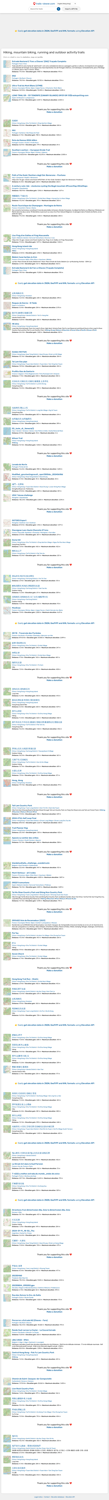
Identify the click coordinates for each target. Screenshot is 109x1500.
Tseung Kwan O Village (46, 751)
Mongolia (15, 188)
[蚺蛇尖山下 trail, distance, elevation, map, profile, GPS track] (7, 553)
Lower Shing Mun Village (57, 487)
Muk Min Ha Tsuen (46, 1129)
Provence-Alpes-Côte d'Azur (28, 259)
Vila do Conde (28, 1297)
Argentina (15, 1233)
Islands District (31, 315)
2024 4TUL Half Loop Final (24, 818)
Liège (21, 1342)
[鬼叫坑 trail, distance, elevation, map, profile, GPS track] (7, 1438)
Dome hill (16, 540)
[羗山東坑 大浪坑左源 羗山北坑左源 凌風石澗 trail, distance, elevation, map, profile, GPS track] (7, 1156)
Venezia (25, 431)
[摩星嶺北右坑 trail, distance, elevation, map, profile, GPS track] (7, 1460)
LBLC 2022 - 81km (20, 1340)
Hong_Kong (17, 780)
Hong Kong (21, 123)
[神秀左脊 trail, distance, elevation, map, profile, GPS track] (7, 655)
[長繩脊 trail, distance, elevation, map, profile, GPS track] (7, 123)
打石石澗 (16, 1220)
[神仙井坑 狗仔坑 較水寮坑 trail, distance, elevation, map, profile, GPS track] (7, 578)
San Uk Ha (50, 1438)
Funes (29, 1233)
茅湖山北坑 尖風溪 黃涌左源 (24, 748)
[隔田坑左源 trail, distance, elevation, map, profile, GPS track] (7, 665)
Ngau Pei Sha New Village (61, 542)
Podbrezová (55, 1288)
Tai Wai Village (42, 645)
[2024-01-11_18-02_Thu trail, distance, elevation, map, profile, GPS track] (7, 1233)
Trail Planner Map (20, 828)
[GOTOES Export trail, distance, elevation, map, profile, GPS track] (7, 523)
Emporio (56, 374)
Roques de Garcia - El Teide (24, 303)
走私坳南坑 (17, 999)
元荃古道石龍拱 (18, 1468)
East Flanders (23, 865)
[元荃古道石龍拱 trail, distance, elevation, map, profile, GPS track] (7, 1471)
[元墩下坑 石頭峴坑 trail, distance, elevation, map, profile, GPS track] (7, 762)
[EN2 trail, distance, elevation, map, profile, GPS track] (7, 78)
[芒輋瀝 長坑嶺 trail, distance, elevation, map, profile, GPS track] (7, 1186)
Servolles (52, 532)
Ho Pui (42, 1011)
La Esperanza (29, 98)
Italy (13, 177)
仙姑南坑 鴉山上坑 (20, 408)
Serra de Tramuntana (36, 238)
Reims (34, 208)
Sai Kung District (31, 578)
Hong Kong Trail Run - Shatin (25, 979)
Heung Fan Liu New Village (61, 198)
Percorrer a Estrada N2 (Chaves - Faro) (30, 1320)
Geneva (24, 1381)
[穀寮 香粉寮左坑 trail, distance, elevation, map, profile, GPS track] (7, 645)
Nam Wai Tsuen (54, 808)
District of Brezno (44, 1288)
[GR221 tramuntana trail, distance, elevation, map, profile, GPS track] (7, 885)
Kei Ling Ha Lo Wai (55, 1096)
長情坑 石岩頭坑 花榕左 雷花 (24, 1093)
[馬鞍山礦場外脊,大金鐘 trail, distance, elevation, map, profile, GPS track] (7, 1401)
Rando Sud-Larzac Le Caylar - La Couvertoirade (34, 1330)
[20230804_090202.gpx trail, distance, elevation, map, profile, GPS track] (7, 1288)
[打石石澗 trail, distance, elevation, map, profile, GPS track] (7, 1223)
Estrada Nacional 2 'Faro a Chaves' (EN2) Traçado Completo (39, 61)
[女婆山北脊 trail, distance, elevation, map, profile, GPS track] (7, 773)
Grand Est (21, 208)
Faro (20, 64)
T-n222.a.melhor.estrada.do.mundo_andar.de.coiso (36, 1174)
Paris (31, 1166)
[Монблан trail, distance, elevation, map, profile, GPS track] (7, 610)
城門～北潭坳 (18, 484)
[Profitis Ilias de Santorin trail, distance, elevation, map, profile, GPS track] (7, 374)
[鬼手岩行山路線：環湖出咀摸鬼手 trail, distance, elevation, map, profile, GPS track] (7, 1449)
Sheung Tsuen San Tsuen (59, 895)
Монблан (16, 608)
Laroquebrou (46, 923)
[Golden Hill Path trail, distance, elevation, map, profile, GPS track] (7, 354)
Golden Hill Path (19, 352)
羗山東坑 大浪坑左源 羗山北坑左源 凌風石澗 (31, 1153)
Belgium (14, 865)
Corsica (20, 840)
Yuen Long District (32, 808)
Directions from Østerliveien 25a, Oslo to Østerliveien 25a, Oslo (41, 1210)
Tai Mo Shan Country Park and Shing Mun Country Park (37, 892)
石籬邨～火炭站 (18, 1240)
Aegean (21, 374)
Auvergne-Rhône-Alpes (26, 88)
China (14, 123)
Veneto (18, 431)
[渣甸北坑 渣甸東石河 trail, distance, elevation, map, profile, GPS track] (7, 692)
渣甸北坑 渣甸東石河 (21, 689)
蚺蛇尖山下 (17, 551)
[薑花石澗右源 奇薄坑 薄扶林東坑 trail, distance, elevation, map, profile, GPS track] (7, 703)
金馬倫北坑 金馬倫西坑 (22, 419)
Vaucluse (42, 259)
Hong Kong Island (32, 249)
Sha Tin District (31, 123)
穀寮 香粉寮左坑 (19, 643)
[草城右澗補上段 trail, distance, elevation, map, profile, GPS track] (7, 1412)
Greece (14, 374)
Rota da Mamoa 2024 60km (24, 140)
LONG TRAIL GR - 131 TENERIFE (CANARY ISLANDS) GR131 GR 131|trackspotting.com (50, 95)
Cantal (38, 923)
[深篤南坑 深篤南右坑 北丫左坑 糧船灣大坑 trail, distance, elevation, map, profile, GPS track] (7, 600)
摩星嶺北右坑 (18, 1457)
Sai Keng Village (42, 1096)
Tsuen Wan (43, 364)
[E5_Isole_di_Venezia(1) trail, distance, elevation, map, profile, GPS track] (7, 431)
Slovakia (15, 1288)
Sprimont (32, 1342)
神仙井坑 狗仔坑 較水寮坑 (23, 576)
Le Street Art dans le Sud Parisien (27, 1164)
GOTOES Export (19, 520)
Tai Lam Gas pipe (19, 361)
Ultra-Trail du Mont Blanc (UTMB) (27, 85)
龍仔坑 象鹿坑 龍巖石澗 (22, 313)
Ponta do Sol (23, 467)
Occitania (21, 635)
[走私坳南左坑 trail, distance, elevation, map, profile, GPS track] (7, 296)
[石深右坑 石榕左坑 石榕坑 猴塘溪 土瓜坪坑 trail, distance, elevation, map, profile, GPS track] (7, 384)
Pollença (48, 885)
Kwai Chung (43, 354)
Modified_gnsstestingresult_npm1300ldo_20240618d (37, 474)
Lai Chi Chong (41, 384)
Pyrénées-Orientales (33, 635)
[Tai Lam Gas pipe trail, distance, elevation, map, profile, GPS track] (7, 364)
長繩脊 (15, 121)
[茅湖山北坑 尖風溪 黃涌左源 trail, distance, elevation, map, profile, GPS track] (7, 751)
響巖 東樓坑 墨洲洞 (20, 1067)
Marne (28, 208)
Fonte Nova (35, 143)
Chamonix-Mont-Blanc (54, 88)
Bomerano (34, 177)
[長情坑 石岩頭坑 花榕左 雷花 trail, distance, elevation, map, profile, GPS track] (7, 1096)
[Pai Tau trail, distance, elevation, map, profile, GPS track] (7, 936)
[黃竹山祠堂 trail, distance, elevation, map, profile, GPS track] (7, 714)
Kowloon (29, 296)
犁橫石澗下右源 (18, 989)
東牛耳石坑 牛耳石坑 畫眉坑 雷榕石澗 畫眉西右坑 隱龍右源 (37, 722)
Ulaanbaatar (23, 188)
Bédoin (49, 259)
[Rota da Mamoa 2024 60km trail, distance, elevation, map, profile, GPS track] (7, 143)
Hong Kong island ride (22, 246)
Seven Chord (18, 954)
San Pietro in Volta (41, 431)
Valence (44, 152)
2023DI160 (17, 1275)
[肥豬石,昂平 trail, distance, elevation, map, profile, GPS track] (7, 1037)
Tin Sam (40, 665)
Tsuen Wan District (32, 364)
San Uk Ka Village (42, 762)
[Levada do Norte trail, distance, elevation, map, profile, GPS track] (7, 467)
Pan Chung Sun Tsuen (57, 935)
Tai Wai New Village (44, 198)
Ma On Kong (49, 1011)
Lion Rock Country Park (23, 1388)
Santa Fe (23, 1233)
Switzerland (16, 1381)
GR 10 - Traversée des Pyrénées (26, 633)
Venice (31, 431)
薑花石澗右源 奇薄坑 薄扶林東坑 (26, 700)
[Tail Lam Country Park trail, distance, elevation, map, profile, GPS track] (7, 809)
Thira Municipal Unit (45, 374)
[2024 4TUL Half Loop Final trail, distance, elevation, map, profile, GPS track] (7, 821)
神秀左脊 (16, 653)
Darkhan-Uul (23, 523)
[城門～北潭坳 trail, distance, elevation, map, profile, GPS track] (7, 487)
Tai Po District (30, 384)
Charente (36, 532)
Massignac (44, 532)
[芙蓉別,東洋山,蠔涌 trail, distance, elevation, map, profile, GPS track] (7, 1048)
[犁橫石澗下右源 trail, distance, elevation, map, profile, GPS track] (7, 991)
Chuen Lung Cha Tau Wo (62, 821)
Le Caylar (35, 1332)
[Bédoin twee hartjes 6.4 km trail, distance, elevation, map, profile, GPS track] (7, 260)
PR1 (13, 130)
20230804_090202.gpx (23, 1285)
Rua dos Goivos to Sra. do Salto (26, 1295)
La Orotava (21, 305)
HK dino (15, 324)
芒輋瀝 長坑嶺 (18, 1183)
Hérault (28, 1332)
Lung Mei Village (42, 410)
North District (30, 991)
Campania (19, 177)
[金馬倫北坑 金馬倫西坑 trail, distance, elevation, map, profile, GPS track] (7, 421)
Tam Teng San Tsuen (55, 364)
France (14, 88)
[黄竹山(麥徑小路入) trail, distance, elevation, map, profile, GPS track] (7, 1059)
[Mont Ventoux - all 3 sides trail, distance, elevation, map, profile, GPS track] (7, 875)
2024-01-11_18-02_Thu (23, 1231)
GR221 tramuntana (20, 882)
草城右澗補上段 (18, 1409)
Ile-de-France (23, 1166)
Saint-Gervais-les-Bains (54, 610)
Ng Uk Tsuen (53, 410)
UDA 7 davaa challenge (22, 495)
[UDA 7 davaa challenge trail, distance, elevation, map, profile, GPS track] (7, 498)
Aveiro (21, 143)
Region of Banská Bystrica (28, 1288)
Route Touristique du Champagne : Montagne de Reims (37, 205)
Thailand (15, 1278)
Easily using (56, 31)
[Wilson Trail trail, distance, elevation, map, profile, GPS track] (7, 441)
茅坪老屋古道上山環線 (21, 1104)
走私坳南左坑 (18, 293)
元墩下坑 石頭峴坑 (20, 759)
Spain (14, 98)
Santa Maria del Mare (56, 431)
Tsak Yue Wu (43, 588)
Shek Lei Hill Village (55, 354)
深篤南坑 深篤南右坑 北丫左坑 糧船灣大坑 (30, 597)
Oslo (20, 1212)
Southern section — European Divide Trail (31, 150)
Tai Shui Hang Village (45, 714)
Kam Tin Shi (44, 808)
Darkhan (33, 523)
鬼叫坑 (15, 1436)
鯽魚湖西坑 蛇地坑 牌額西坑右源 (26, 586)
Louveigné (40, 1342)
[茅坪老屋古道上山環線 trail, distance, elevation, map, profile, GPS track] (7, 1107)
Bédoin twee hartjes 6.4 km (24, 257)
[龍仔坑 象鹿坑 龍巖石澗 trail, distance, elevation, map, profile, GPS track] (7, 316)
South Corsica (29, 840)
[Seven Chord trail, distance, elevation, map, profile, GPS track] (7, 956)
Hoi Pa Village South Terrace (62, 1129)
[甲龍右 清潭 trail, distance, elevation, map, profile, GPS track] (7, 1268)
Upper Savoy (40, 88)
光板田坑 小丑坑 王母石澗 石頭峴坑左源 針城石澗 (33, 1126)
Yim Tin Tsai (42, 578)
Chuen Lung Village (46, 821)
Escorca (47, 238)
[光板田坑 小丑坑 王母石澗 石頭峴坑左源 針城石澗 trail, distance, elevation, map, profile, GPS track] (7, 1129)
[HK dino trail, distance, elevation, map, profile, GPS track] (7, 328)
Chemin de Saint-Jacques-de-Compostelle (32, 1379)
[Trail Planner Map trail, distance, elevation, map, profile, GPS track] (7, 830)
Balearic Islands (22, 238)
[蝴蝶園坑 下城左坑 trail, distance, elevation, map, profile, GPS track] (7, 198)
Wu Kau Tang (41, 991)
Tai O (39, 315)
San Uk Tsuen (51, 1448)
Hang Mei (45, 315)
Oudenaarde (33, 865)
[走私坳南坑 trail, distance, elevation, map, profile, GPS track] (7, 1001)
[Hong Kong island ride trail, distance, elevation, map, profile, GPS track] (7, 249)
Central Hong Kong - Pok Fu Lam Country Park (33, 1352)
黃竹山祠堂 (17, 711)
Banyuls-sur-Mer (47, 635)
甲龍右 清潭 (17, 1266)
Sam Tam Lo (51, 991)
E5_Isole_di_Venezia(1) (23, 428)
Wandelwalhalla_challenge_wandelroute (30, 863)
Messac (54, 923)
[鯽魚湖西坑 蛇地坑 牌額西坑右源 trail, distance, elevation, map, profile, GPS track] (7, 589)
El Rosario (20, 98)
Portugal (15, 64)
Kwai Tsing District (32, 354)
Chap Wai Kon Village (45, 123)
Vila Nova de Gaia (30, 1176)
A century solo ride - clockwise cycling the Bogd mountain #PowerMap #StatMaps (49, 186)
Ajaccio (38, 840)
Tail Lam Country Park (22, 805)
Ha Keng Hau (42, 1186)
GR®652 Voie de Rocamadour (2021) (28, 920)
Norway (14, 1212)
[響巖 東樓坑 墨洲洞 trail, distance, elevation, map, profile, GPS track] (7, 1070)
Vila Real (22, 78)
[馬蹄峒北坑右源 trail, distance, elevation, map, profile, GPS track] (7, 1011)
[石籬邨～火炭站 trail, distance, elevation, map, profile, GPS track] (7, 1243)
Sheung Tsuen (44, 895)
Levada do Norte (19, 464)
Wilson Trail (17, 438)
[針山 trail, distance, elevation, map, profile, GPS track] (7, 946)
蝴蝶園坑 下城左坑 (20, 196)
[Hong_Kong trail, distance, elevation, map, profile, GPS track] (7, 783)
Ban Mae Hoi (23, 1278)
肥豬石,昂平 (17, 1035)
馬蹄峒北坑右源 (18, 1008)
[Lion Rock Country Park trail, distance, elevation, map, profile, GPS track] (7, 1391)
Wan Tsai (40, 1069)
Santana (22, 133)
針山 (14, 943)
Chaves (29, 78)
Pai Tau (15, 933)
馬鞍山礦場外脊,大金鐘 (22, 1398)
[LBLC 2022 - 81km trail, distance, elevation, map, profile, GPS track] (7, 1344)
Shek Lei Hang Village (56, 1243)
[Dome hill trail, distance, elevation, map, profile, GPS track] (7, 543)
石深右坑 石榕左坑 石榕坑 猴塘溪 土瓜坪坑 (30, 381)
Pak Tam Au (41, 553)
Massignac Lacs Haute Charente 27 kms (30, 530)
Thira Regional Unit (31, 374)
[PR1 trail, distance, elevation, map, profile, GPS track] (7, 133)
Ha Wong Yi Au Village (44, 1412)
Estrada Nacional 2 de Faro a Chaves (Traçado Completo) (38, 268)
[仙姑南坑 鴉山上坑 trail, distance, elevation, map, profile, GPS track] (7, 411)
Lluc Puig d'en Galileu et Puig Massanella (30, 235)
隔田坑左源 (17, 662)
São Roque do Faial (32, 133)
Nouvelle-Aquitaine (24, 532)
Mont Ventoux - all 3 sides (24, 873)
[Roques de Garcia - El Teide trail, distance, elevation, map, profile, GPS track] (7, 305)
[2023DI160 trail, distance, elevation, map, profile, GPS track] (7, 1278)
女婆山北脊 (17, 771)
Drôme (38, 152)
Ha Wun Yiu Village (43, 935)
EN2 (14, 76)
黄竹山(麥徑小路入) (20, 1056)
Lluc (53, 238)
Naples (27, 177)
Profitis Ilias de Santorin (23, 371)
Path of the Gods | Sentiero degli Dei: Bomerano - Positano (39, 175)
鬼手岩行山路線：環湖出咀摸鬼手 (26, 1446)
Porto (21, 1176)
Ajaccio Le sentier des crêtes (25, 838)
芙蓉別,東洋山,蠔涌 (20, 1045)
